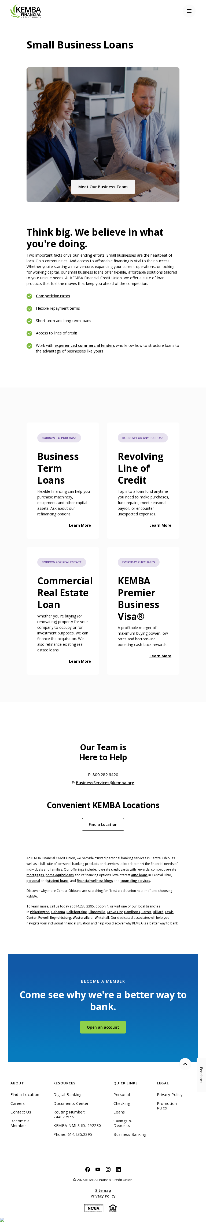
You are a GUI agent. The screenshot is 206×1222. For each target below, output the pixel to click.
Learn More (80, 525)
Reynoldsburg (60, 917)
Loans (119, 1112)
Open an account (106, 1027)
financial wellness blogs (95, 880)
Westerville (81, 917)
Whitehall (102, 917)
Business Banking (131, 1134)
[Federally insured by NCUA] (94, 1207)
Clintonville (97, 912)
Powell (43, 917)
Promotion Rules (167, 1106)
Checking (121, 1103)
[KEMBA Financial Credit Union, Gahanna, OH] (25, 11)
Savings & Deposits (122, 1123)
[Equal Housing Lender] (113, 1207)
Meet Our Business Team (106, 186)
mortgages (35, 875)
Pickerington (40, 912)
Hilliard (158, 912)
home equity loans (60, 875)
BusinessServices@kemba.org (105, 782)
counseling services (135, 880)
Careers (17, 1103)
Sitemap (103, 1190)
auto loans (139, 875)
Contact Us (20, 1112)
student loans (57, 880)
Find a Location (103, 824)
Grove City (115, 912)
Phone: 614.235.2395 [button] (72, 1134)
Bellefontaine (77, 912)
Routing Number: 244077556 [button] (69, 1114)
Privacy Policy (169, 1094)
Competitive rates (53, 295)
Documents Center (71, 1103)
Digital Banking (67, 1094)
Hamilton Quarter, (138, 912)
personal (33, 880)
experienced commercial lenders (84, 345)
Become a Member (20, 1123)
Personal (121, 1094)
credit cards (120, 869)
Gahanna (58, 912)
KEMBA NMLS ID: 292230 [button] (77, 1125)
